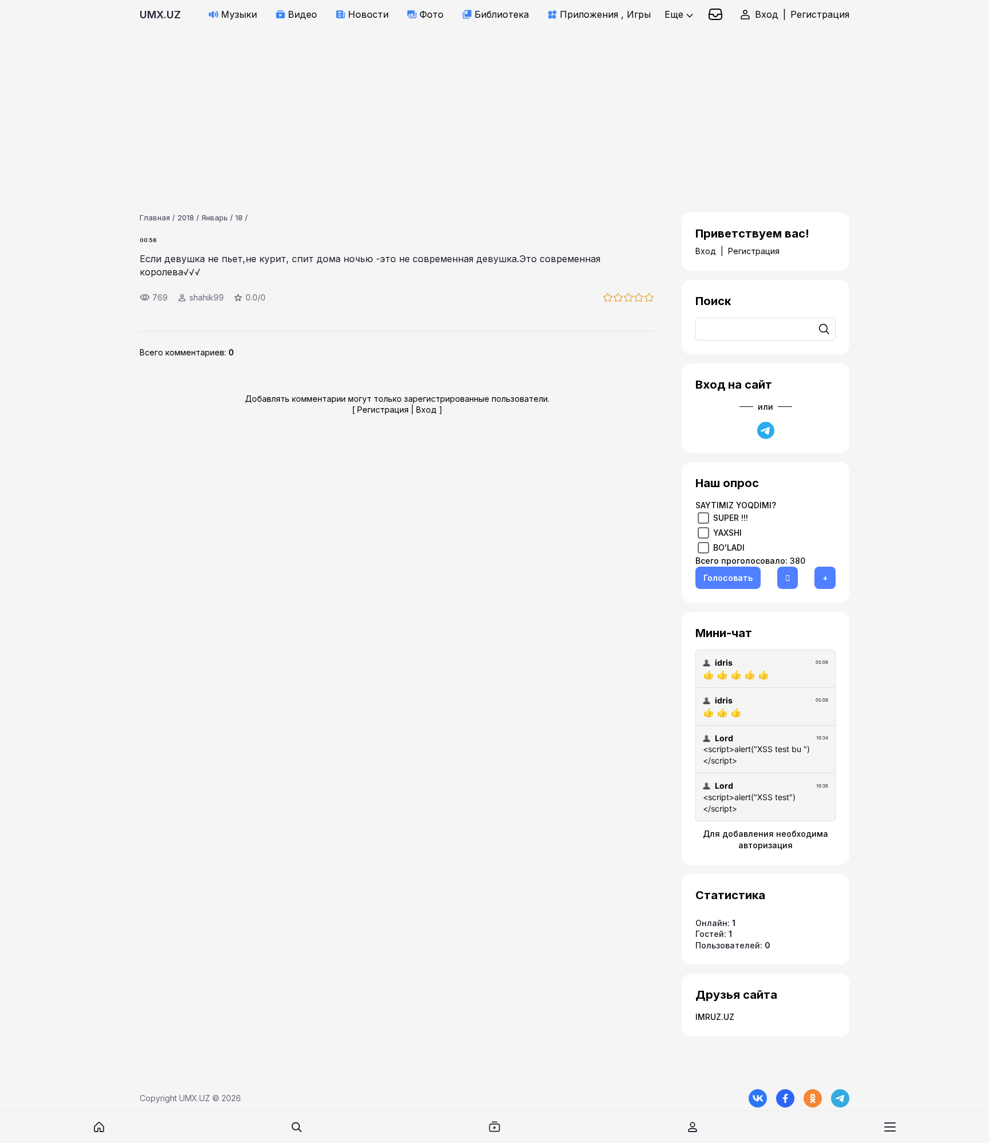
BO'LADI (729, 547)
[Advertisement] (343, 109)
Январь (214, 217)
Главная (155, 217)
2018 (185, 217)
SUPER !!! (730, 518)
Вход (766, 14)
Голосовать (728, 578)
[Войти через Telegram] (765, 430)
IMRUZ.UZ (714, 1017)
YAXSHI (727, 532)
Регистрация (819, 14)
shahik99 (206, 297)
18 (239, 217)
